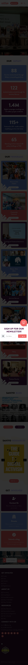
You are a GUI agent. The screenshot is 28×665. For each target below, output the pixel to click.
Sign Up (23, 336)
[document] (14, 332)
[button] (26, 325)
